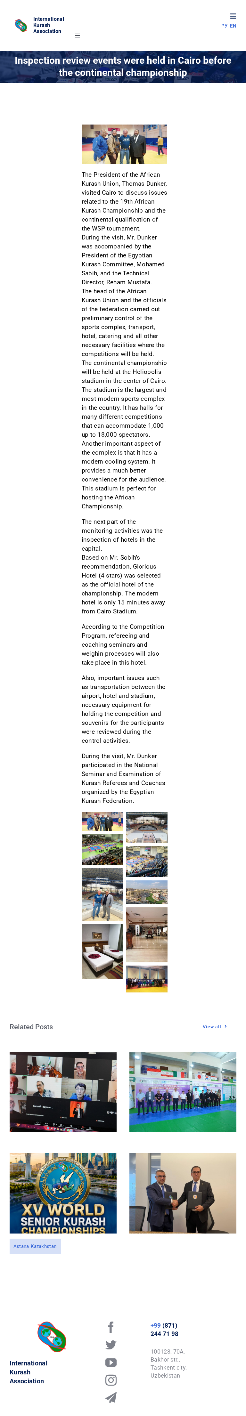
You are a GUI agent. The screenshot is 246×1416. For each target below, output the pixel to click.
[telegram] (111, 1397)
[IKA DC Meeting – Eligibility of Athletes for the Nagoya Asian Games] (63, 1056)
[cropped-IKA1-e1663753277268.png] (21, 21)
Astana (21, 1246)
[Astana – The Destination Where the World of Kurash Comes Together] (63, 1157)
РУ (224, 26)
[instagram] (111, 1380)
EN (233, 26)
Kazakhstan (43, 1246)
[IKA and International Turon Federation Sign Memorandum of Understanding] (182, 1157)
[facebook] (111, 1327)
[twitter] (111, 1344)
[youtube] (111, 1362)
